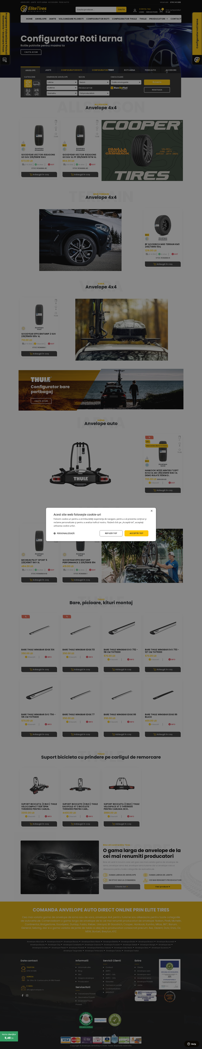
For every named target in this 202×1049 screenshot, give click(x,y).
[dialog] (101, 524)
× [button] (151, 511)
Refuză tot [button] (111, 533)
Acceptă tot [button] (136, 533)
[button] (64, 533)
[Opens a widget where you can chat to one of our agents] (191, 1044)
